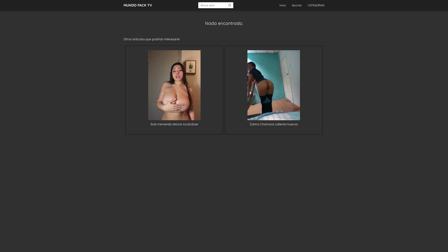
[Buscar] (229, 5)
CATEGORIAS (316, 5)
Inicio (282, 5)
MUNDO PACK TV (138, 5)
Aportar (297, 5)
